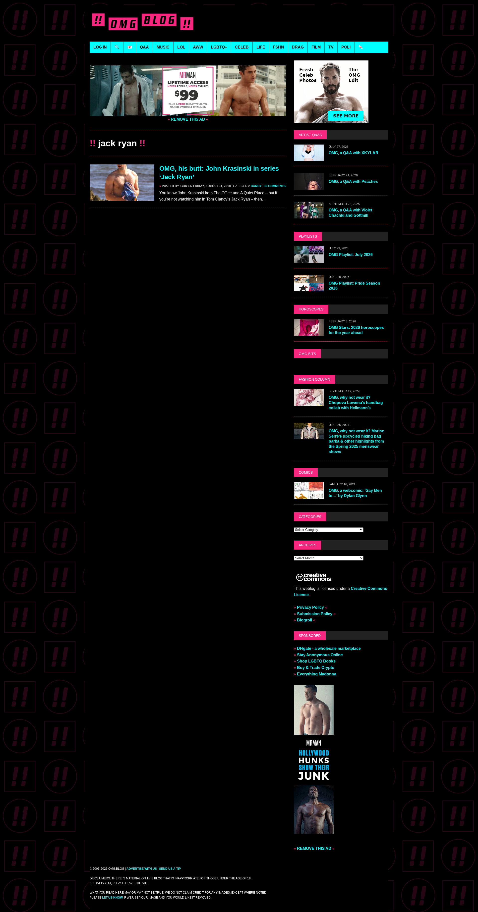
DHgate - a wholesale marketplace (329, 648)
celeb (242, 47)
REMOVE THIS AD (188, 119)
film (316, 47)
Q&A (144, 47)
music (163, 47)
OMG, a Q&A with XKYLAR (353, 153)
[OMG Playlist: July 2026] (309, 259)
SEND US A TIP (170, 868)
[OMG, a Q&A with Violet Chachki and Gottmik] (309, 215)
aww (198, 47)
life (260, 47)
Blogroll (304, 620)
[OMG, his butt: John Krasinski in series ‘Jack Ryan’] (122, 197)
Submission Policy (314, 614)
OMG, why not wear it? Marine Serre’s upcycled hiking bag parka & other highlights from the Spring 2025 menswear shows (356, 441)
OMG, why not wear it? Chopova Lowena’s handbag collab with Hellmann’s (356, 402)
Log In (100, 47)
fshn (278, 47)
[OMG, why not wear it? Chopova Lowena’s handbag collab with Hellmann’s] (309, 402)
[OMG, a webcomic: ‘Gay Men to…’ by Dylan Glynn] (309, 495)
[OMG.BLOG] (143, 21)
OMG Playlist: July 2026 (351, 255)
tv (331, 47)
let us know (112, 897)
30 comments (275, 186)
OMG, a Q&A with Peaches (353, 181)
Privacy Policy (310, 607)
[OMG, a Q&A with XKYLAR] (309, 158)
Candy (256, 186)
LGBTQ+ (219, 47)
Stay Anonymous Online (320, 655)
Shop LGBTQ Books (316, 661)
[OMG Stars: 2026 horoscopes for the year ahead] (309, 332)
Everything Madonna (316, 674)
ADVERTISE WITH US (141, 868)
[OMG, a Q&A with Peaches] (309, 187)
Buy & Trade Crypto (315, 667)
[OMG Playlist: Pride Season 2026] (309, 288)
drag (298, 47)
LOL (181, 47)
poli (346, 47)
